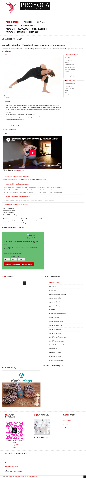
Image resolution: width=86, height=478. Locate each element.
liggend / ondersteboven (56, 298)
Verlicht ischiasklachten (55, 192)
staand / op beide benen (70, 70)
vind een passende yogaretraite (18, 264)
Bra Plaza (40, 22)
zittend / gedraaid (54, 349)
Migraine (67, 90)
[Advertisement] (64, 384)
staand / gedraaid (70, 67)
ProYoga (35, 5)
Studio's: (9, 32)
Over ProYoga (67, 420)
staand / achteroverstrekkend (57, 314)
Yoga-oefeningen (13, 22)
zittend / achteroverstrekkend (57, 345)
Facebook (65, 428)
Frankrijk (21, 32)
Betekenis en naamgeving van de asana (16, 204)
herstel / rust (52, 290)
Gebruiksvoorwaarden (11, 466)
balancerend (52, 286)
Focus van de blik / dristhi (12, 126)
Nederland (33, 32)
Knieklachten (68, 86)
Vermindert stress (50, 200)
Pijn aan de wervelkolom (68, 94)
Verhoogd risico (70, 80)
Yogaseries (28, 22)
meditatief (52, 310)
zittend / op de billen (55, 353)
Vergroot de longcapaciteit (11, 192)
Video (6, 134)
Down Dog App (19, 170)
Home (10, 476)
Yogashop (10, 29)
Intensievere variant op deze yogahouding (17, 176)
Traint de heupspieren (19, 190)
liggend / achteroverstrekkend (57, 294)
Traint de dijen (8, 190)
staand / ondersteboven (56, 321)
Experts (67, 62)
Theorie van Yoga (26, 25)
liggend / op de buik (54, 302)
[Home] (11, 9)
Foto (6, 54)
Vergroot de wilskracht (37, 200)
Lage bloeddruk (69, 88)
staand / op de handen (55, 329)
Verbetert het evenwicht (46, 190)
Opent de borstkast (9, 187)
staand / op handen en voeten (57, 337)
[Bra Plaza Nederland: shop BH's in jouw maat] (14, 439)
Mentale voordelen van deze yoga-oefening (17, 197)
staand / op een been (55, 333)
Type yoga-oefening (72, 54)
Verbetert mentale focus (22, 200)
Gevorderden (68, 60)
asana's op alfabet (54, 282)
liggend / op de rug (54, 306)
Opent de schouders (21, 187)
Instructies (8, 102)
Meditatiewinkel (38, 29)
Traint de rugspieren (32, 190)
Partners (65, 424)
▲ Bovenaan (84, 476)
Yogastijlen (11, 25)
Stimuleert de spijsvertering (54, 187)
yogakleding (23, 29)
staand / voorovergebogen (70, 75)
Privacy (7, 463)
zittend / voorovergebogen (56, 360)
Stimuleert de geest (9, 200)
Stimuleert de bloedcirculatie (37, 187)
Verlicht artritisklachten (41, 192)
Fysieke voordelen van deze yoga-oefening (17, 184)
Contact (7, 459)
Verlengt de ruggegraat (26, 192)
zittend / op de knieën (55, 356)
